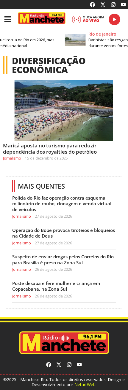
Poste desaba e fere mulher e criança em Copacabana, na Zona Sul (56, 286)
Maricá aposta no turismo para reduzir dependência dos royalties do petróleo (50, 148)
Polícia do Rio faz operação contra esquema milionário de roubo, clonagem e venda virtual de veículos (61, 203)
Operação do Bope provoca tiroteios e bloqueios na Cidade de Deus (63, 233)
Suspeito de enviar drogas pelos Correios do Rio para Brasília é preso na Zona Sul (63, 259)
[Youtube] (123, 4)
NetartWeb (85, 384)
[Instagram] (113, 4)
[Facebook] (92, 4)
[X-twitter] (102, 4)
